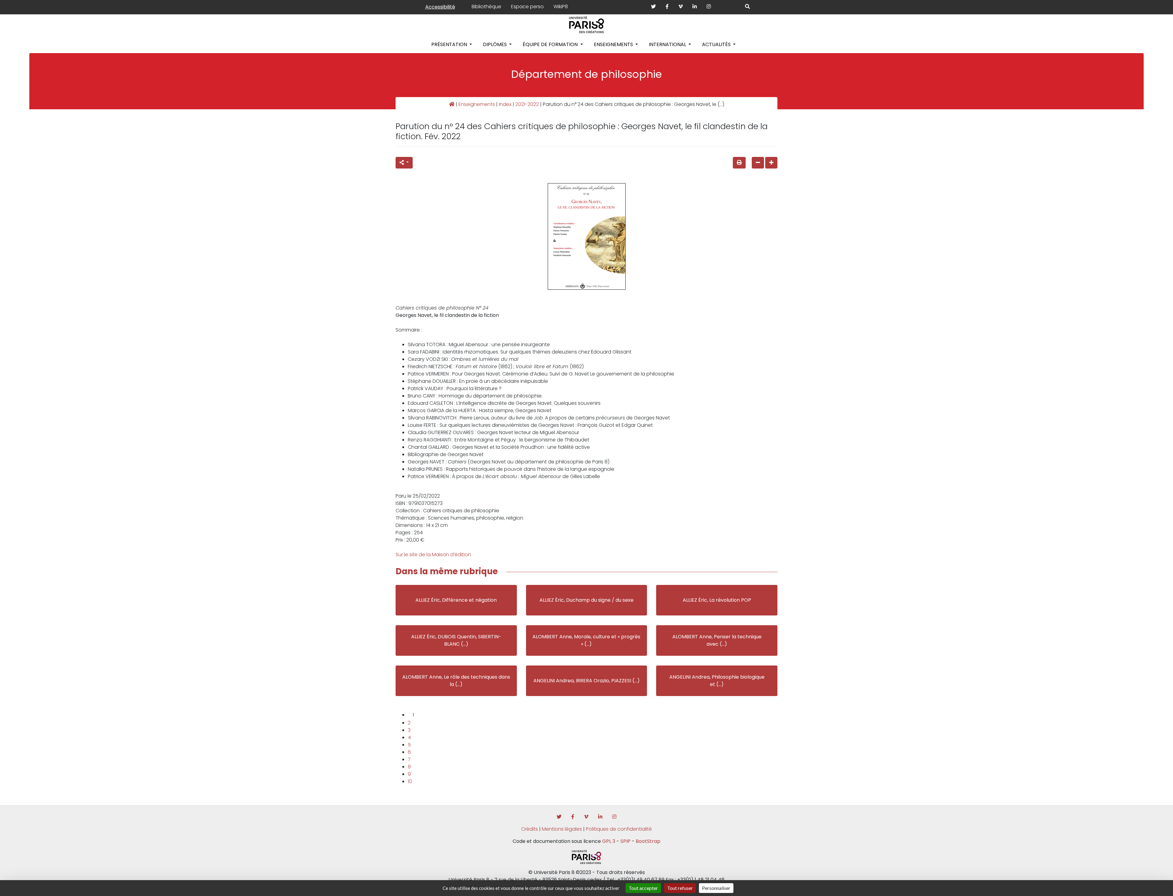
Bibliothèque (486, 6)
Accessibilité (440, 6)
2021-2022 (527, 104)
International (668, 44)
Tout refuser (680, 888)
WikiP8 (561, 6)
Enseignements (614, 44)
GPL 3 (608, 841)
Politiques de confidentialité (619, 829)
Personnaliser (716, 888)
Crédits (529, 829)
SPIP (625, 841)
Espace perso (527, 6)
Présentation (449, 44)
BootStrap (648, 841)
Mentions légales (562, 829)
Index (505, 104)
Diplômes (495, 44)
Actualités (717, 44)
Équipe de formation (551, 44)
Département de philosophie (586, 74)
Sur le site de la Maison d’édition (433, 554)
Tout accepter (643, 888)
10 (410, 781)
